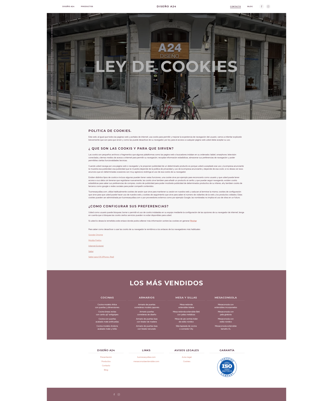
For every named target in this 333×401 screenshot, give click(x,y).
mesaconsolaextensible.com (146, 361)
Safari (90, 251)
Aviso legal (187, 357)
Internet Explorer (96, 246)
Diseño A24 (68, 6)
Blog (250, 6)
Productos (87, 6)
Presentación (106, 357)
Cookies (186, 361)
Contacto (235, 6)
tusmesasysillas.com (146, 357)
